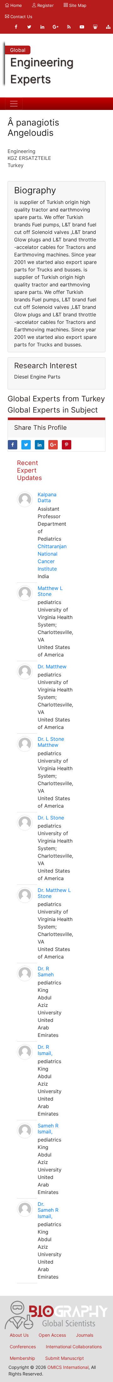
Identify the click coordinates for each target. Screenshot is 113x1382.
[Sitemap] (108, 27)
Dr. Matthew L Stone (54, 893)
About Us (19, 1335)
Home (15, 5)
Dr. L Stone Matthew (51, 742)
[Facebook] (16, 27)
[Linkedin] (42, 27)
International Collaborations (74, 1346)
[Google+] (55, 27)
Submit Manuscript (64, 1358)
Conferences (23, 1346)
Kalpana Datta (47, 497)
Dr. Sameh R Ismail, (48, 1210)
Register (45, 5)
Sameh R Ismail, (48, 1128)
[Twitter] (29, 27)
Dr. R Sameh (46, 971)
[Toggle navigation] (14, 103)
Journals (84, 1335)
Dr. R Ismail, (45, 1050)
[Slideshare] (95, 27)
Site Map (77, 5)
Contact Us (20, 16)
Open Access (52, 1335)
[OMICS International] (56, 1314)
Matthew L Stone (50, 591)
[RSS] (68, 27)
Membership (22, 1358)
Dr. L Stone (51, 818)
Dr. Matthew (52, 666)
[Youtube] (82, 27)
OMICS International (68, 1367)
